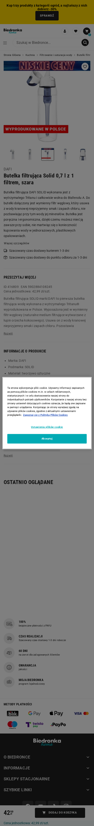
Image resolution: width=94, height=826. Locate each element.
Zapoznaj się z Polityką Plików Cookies (45, 415)
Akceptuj (47, 438)
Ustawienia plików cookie (47, 427)
